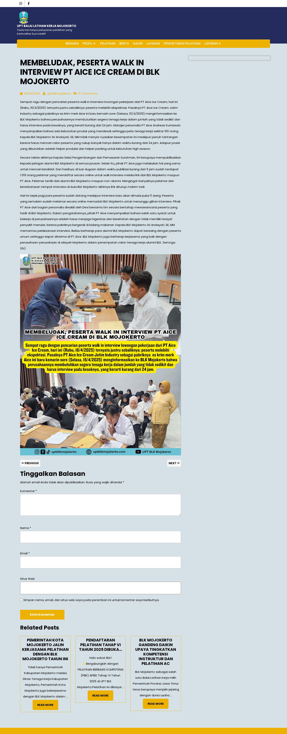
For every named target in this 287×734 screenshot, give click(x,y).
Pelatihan (107, 43)
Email (25, 553)
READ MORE (47, 706)
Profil (87, 43)
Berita (124, 43)
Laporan (211, 43)
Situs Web (27, 579)
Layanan (153, 43)
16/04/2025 (32, 93)
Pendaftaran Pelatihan (182, 43)
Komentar (28, 491)
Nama (25, 528)
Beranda (72, 43)
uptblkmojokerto (59, 93)
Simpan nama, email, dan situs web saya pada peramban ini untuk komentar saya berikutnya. (91, 600)
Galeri (138, 43)
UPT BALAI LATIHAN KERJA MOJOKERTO (46, 26)
